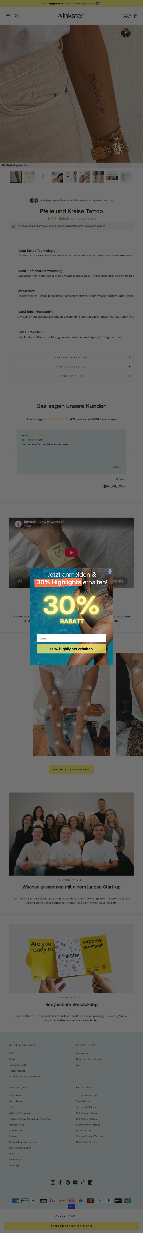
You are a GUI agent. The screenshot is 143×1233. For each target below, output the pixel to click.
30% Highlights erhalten (71, 648)
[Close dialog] (110, 571)
